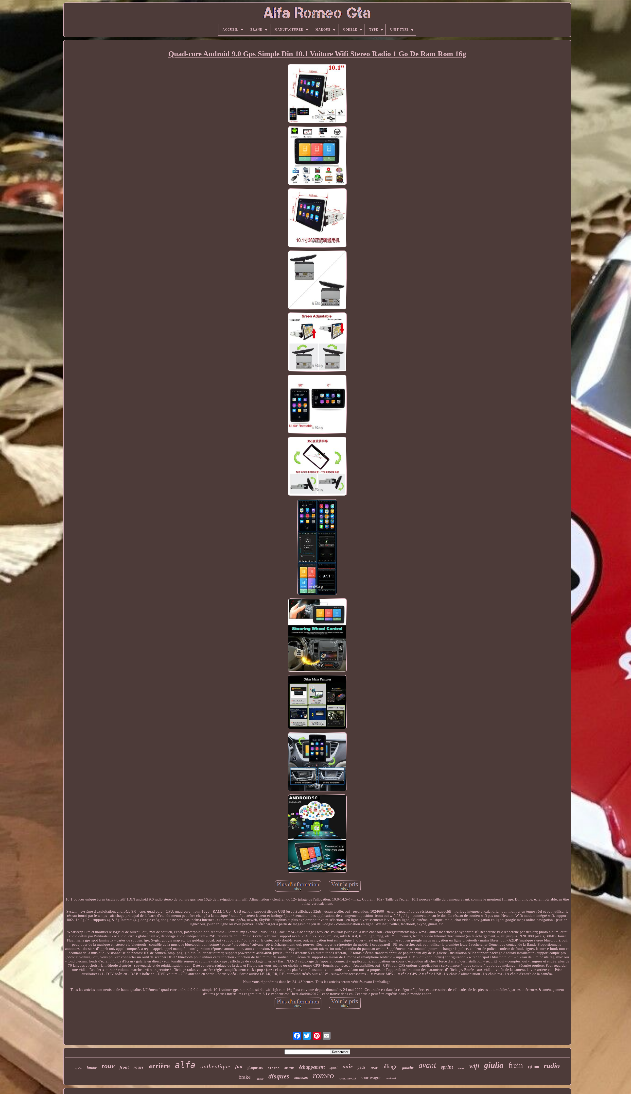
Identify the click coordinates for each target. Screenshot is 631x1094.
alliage (390, 1066)
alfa (185, 1065)
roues (138, 1067)
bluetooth (301, 1078)
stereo (274, 1068)
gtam (533, 1067)
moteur (289, 1068)
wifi (474, 1066)
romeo (323, 1075)
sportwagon (371, 1077)
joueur (259, 1078)
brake (245, 1077)
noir (347, 1066)
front (124, 1067)
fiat (239, 1067)
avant (427, 1065)
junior (92, 1067)
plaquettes (255, 1068)
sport (333, 1067)
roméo (461, 1068)
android (391, 1078)
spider (78, 1068)
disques (278, 1076)
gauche (408, 1068)
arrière (159, 1066)
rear (374, 1068)
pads (361, 1067)
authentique (215, 1066)
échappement (312, 1067)
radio (552, 1065)
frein (515, 1065)
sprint (447, 1067)
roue (108, 1066)
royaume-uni (347, 1078)
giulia (494, 1065)
